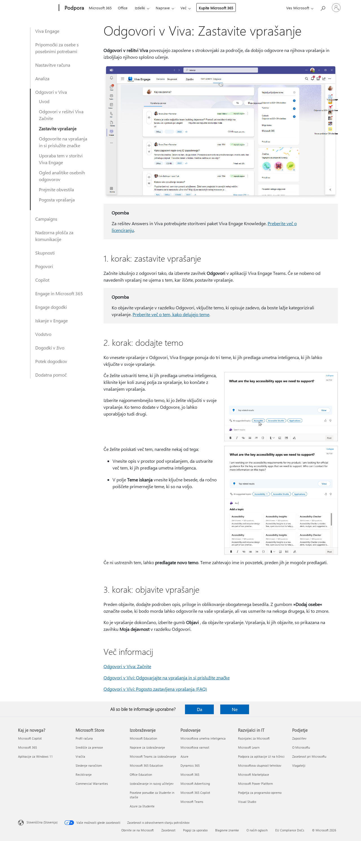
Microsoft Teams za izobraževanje (153, 756)
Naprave (163, 7)
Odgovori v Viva (51, 92)
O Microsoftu (301, 747)
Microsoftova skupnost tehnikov (259, 765)
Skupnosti (45, 253)
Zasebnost (168, 830)
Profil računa (84, 738)
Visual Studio (247, 801)
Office (122, 7)
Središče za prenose (89, 747)
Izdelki (140, 7)
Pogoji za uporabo (195, 830)
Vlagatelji (298, 765)
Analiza (42, 78)
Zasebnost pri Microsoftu (309, 756)
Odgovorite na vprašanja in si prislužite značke (63, 142)
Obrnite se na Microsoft (137, 830)
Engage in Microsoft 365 (59, 293)
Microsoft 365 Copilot (195, 792)
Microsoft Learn (248, 747)
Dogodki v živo (49, 348)
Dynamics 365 (190, 765)
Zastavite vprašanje (57, 128)
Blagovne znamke (227, 830)
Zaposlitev (299, 738)
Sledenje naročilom (89, 765)
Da (199, 709)
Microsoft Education (143, 738)
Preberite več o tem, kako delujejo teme (171, 314)
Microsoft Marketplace (253, 774)
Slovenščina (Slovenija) (42, 822)
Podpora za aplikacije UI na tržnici (261, 756)
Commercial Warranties (92, 783)
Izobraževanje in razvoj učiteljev (151, 783)
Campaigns (46, 219)
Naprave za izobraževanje (147, 747)
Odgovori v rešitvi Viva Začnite (61, 114)
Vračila (80, 756)
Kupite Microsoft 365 (216, 7)
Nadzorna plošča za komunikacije (54, 235)
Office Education (141, 774)
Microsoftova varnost (194, 747)
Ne (234, 709)
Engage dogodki (51, 307)
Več (183, 7)
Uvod (44, 101)
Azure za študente (142, 806)
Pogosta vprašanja (57, 200)
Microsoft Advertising (195, 783)
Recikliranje (84, 774)
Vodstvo (43, 334)
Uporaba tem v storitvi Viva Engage (61, 159)
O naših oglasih (257, 830)
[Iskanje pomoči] (323, 7)
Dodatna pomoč (51, 375)
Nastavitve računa (52, 65)
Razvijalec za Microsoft (254, 738)
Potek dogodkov (51, 361)
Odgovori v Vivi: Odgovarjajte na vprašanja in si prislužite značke (167, 678)
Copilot (42, 280)
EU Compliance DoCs (289, 830)
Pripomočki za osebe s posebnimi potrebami (57, 48)
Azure (184, 756)
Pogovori (44, 266)
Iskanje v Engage (51, 320)
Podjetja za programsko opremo (259, 792)
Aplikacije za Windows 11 (35, 756)
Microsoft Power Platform (255, 783)
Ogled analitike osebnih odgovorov (62, 175)
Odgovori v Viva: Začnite (127, 666)
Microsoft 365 (100, 7)
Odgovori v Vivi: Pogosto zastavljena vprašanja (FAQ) (155, 689)
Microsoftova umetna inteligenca (203, 738)
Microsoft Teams (191, 801)
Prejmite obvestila (56, 189)
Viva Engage (47, 31)
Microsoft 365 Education (146, 765)
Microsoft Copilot (30, 738)
